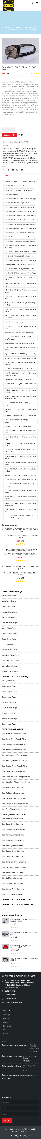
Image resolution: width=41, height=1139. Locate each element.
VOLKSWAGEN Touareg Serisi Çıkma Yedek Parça (20, 252)
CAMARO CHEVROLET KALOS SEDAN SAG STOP (21, 574)
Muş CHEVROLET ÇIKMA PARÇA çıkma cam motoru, (20, 278)
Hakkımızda (7, 1018)
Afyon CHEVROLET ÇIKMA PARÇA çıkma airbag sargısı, (20, 349)
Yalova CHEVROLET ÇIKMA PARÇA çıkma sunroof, (20, 358)
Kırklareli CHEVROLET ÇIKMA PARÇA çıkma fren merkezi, (20, 385)
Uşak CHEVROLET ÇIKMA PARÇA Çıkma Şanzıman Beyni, (20, 285)
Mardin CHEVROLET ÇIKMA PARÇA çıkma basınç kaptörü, (20, 498)
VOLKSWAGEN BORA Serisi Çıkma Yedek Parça (19, 215)
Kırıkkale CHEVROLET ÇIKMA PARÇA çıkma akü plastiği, (20, 444)
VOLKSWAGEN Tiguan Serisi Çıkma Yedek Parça (20, 241)
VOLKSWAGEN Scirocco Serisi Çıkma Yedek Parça (20, 220)
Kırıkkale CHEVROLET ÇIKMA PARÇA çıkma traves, (20, 416)
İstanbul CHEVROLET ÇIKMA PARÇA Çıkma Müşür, (20, 475)
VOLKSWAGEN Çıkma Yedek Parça (15, 186)
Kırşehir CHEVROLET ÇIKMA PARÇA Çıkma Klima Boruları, (20, 485)
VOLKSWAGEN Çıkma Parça (24, 190)
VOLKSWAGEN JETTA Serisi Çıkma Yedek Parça (20, 232)
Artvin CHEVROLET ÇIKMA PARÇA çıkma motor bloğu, (20, 432)
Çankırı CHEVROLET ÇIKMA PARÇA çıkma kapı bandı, (20, 404)
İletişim (5, 1033)
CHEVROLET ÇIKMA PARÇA (24, 27)
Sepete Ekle (10, 135)
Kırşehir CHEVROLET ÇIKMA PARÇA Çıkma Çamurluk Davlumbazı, (20, 517)
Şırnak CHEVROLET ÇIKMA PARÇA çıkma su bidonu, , (21, 163)
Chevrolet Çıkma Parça (28, 1067)
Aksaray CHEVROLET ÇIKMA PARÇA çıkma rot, (19, 426)
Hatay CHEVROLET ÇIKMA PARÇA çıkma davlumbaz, (20, 317)
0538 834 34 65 (10, 998)
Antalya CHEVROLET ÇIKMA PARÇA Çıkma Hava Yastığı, (20, 421)
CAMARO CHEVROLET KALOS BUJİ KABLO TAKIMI (20, 537)
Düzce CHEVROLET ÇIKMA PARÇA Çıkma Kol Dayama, (20, 363)
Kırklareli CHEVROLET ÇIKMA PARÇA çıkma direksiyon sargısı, (20, 374)
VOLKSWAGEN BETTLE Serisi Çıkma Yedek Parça (20, 211)
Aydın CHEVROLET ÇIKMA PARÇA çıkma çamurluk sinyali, (20, 297)
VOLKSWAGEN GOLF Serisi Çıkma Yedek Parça (19, 207)
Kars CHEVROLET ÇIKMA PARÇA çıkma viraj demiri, (20, 327)
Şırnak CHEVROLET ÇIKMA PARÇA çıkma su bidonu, (20, 310)
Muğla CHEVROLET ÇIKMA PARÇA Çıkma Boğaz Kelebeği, (20, 304)
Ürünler (5, 1022)
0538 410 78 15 (10, 995)
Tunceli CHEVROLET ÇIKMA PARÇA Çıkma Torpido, (20, 369)
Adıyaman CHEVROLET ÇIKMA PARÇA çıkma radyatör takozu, (20, 451)
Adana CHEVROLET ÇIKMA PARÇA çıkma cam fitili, (20, 479)
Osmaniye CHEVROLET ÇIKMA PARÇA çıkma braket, (20, 410)
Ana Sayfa (8, 27)
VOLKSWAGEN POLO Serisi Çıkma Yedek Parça (19, 203)
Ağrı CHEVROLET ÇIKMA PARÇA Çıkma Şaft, (18, 379)
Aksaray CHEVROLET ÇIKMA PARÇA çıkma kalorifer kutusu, (20, 338)
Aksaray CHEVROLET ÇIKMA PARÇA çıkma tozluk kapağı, (20, 464)
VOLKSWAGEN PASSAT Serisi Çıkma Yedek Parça (20, 199)
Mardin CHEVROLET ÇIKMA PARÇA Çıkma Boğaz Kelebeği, (20, 470)
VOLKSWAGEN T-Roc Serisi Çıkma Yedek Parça (19, 256)
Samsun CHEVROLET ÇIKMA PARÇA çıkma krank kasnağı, (20, 491)
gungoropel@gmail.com (13, 1002)
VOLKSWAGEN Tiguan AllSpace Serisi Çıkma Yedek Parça (20, 246)
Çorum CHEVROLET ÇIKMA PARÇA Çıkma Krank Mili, (20, 510)
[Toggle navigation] (36, 3)
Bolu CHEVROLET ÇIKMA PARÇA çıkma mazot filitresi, (20, 291)
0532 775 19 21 (10, 991)
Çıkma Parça (8, 190)
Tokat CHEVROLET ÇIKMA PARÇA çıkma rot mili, (20, 343)
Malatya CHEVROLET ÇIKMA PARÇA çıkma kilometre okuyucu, (20, 398)
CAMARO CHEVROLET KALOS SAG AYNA (19, 68)
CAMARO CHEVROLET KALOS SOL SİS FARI (24, 959)
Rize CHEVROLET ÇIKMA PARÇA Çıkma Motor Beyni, (20, 438)
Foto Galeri (7, 1026)
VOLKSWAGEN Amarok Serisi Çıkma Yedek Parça (20, 237)
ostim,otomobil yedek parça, (14, 322)
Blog (4, 1030)
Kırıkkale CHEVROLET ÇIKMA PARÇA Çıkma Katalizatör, (20, 391)
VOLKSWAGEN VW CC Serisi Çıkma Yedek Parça (20, 224)
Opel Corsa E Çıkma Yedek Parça (34, 1047)
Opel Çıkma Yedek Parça (30, 1057)
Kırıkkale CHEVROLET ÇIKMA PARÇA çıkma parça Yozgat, (20, 457)
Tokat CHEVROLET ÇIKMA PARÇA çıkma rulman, (20, 332)
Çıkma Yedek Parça (11, 182)
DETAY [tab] (5, 176)
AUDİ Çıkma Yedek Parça (27, 182)
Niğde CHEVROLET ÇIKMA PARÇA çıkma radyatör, (20, 354)
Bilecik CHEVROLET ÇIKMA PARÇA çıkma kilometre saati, (20, 504)
